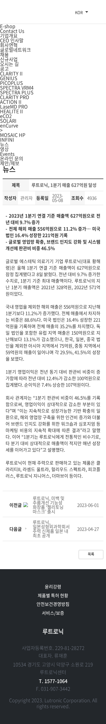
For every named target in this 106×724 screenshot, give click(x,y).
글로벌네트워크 (15, 49)
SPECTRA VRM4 (17, 87)
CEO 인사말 (12, 40)
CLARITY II (11, 73)
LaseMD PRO (14, 106)
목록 (91, 554)
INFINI (7, 139)
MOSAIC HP (12, 134)
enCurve (9, 125)
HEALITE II (11, 111)
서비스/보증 (53, 613)
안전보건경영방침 (53, 604)
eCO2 (6, 115)
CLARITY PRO (14, 96)
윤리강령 (53, 586)
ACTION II (10, 101)
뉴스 (4, 144)
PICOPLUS (11, 82)
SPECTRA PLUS (17, 92)
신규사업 (9, 59)
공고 (4, 68)
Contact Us (12, 30)
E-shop (7, 26)
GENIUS (8, 78)
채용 (4, 54)
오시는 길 (9, 63)
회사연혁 (9, 44)
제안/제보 (9, 163)
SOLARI (8, 120)
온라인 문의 (11, 158)
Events (7, 153)
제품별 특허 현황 (53, 595)
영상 (4, 148)
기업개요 (9, 35)
